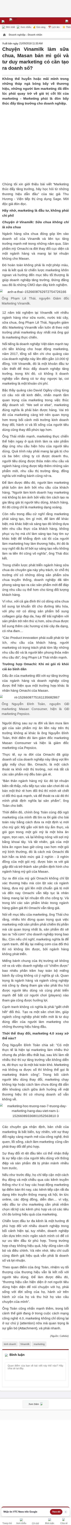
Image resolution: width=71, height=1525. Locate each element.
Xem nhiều (25, 27)
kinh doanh (10, 1344)
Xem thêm (34, 1404)
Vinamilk (24, 1344)
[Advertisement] (35, 141)
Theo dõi (56, 1512)
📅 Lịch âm (54, 27)
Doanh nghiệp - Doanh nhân (25, 34)
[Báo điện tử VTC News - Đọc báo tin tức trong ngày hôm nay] (21, 20)
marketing (39, 1344)
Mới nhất (10, 27)
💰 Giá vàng (39, 27)
